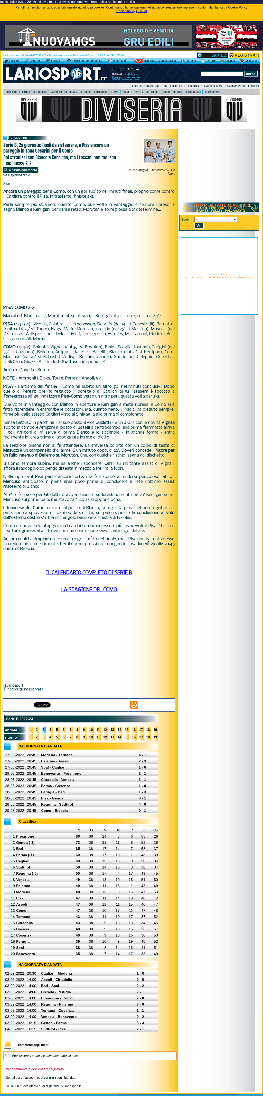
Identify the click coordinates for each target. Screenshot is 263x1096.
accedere (50, 1078)
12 (105, 730)
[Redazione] (27, 61)
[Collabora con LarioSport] (69, 61)
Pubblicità (119, 61)
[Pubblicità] (110, 61)
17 (141, 730)
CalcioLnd (56, 92)
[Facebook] (183, 61)
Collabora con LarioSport (88, 61)
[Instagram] (242, 61)
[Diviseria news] (131, 121)
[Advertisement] (89, 259)
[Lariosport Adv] (219, 313)
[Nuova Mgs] (98, 47)
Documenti (195, 86)
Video (173, 86)
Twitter (211, 61)
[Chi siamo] (6, 61)
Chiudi (142, 11)
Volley (139, 92)
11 (98, 730)
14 (119, 730)
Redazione (36, 61)
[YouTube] (222, 61)
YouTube (230, 61)
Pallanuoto (153, 92)
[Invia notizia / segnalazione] (137, 61)
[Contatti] (48, 61)
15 (126, 730)
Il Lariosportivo (235, 86)
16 (134, 730)
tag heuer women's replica (88, 2)
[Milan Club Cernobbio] (226, 47)
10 (91, 730)
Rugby (166, 92)
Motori (177, 92)
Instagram (251, 61)
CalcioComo (40, 92)
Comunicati (101, 92)
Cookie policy (125, 11)
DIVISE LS (253, 86)
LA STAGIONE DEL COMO (89, 590)
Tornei (115, 92)
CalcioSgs (70, 92)
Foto (182, 86)
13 (112, 730)
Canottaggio (193, 92)
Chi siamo (14, 61)
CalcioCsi (85, 92)
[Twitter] (203, 61)
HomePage (12, 92)
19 (155, 730)
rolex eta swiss (59, 2)
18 (148, 730)
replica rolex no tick (121, 2)
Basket (128, 92)
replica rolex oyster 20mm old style (24, 2)
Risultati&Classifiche (146, 86)
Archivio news (213, 86)
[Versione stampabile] (134, 708)
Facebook (191, 61)
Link (165, 86)
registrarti (53, 1086)
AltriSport (212, 92)
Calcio (26, 92)
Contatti (56, 61)
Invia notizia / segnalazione (160, 61)
